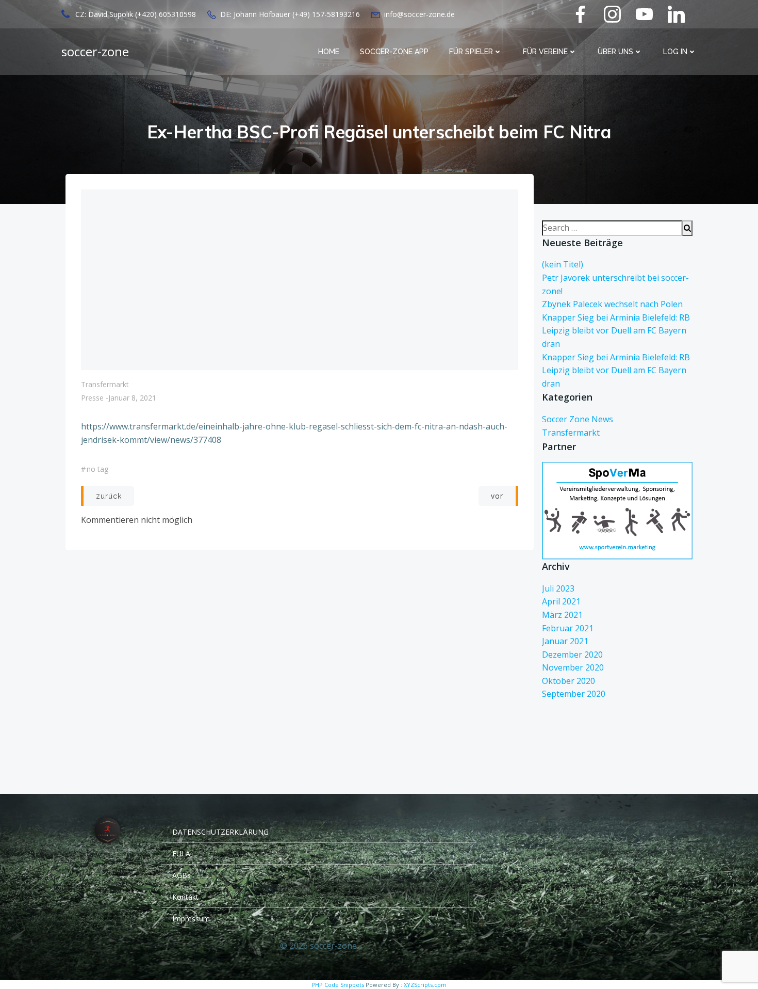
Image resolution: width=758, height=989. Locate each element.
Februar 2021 (568, 628)
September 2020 (573, 693)
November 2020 (573, 667)
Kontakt (185, 897)
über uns (615, 51)
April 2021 (561, 601)
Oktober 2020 (568, 681)
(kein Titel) (562, 264)
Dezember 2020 (572, 654)
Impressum (191, 918)
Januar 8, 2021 (132, 398)
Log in (675, 51)
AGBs (181, 875)
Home (328, 51)
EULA (181, 853)
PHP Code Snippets (337, 984)
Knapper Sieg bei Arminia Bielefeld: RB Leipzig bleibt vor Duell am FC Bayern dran (616, 330)
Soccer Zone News (577, 419)
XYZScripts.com (425, 984)
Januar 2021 (565, 641)
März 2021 (562, 614)
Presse (92, 398)
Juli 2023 (558, 588)
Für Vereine (545, 51)
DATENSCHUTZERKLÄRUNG (220, 832)
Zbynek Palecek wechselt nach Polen (612, 304)
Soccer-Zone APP (394, 51)
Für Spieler (471, 51)
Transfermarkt (105, 384)
